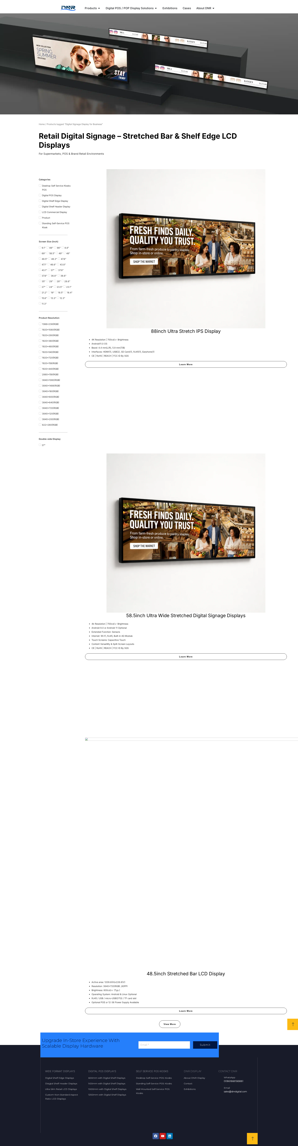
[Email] (219, 1087)
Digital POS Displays (102, 1071)
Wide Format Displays (60, 1071)
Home (42, 124)
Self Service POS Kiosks (152, 1071)
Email (227, 1087)
